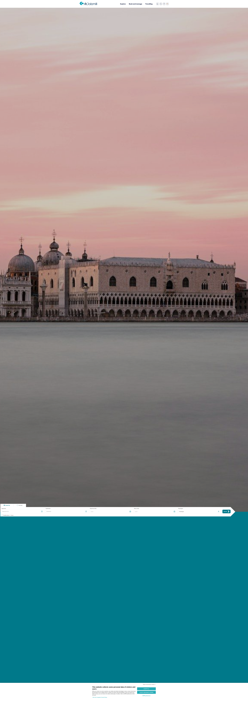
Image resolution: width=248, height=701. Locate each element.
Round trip (7, 505)
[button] (200, 511)
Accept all (146, 688)
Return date (136, 508)
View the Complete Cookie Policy (100, 697)
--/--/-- (92, 511)
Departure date (93, 508)
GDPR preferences (146, 695)
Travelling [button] (148, 4)
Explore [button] (123, 4)
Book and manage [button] (135, 4)
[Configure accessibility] (164, 4)
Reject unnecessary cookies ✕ (149, 684)
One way (20, 505)
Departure (4, 508)
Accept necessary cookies (146, 692)
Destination (48, 508)
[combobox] (46, 511)
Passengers (180, 508)
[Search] (160, 4)
